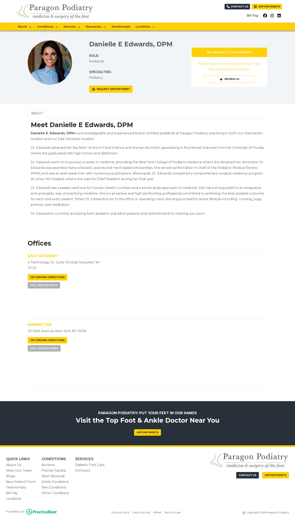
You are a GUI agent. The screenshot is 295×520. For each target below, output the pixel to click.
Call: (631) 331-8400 (43, 285)
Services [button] (70, 26)
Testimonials (120, 26)
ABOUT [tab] (37, 113)
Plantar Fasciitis (54, 470)
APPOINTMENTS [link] (268, 6)
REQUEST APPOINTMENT (113, 89)
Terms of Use (172, 512)
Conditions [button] (46, 26)
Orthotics (82, 470)
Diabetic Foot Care (90, 465)
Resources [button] (94, 26)
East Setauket (43, 256)
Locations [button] (144, 26)
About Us (13, 465)
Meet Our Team (19, 470)
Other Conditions (55, 493)
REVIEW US (231, 79)
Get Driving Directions (47, 277)
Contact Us (239, 6)
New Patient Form (21, 482)
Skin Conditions (54, 487)
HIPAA (157, 512)
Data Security (141, 512)
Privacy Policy (120, 512)
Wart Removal (53, 476)
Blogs (10, 476)
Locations (13, 499)
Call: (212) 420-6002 (44, 348)
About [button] (23, 26)
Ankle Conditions (55, 482)
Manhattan (39, 324)
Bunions (48, 465)
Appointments (147, 432)
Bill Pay (252, 15)
